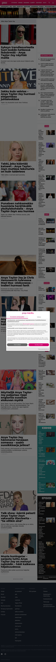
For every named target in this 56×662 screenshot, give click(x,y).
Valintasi (39, 317)
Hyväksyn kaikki (39, 344)
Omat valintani (17, 344)
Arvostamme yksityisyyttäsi (17, 316)
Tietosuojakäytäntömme (43, 349)
